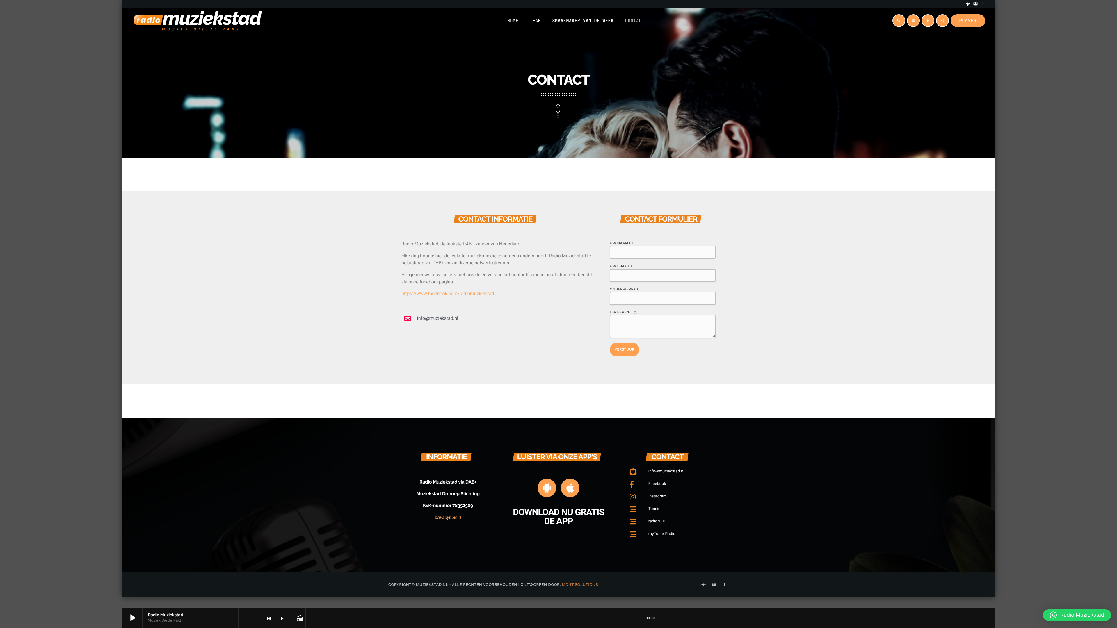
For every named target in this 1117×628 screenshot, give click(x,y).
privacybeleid (448, 517)
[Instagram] (975, 4)
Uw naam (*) (621, 243)
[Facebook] (983, 4)
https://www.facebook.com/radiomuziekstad (447, 293)
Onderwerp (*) (624, 289)
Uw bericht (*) (624, 312)
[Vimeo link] (197, 20)
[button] (1077, 615)
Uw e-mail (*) (622, 266)
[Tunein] (968, 4)
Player (968, 20)
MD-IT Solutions (580, 585)
